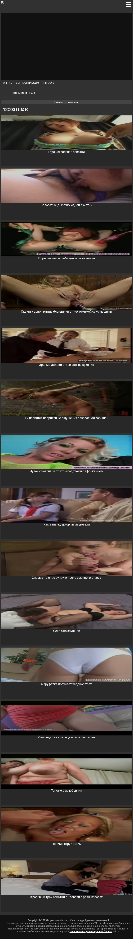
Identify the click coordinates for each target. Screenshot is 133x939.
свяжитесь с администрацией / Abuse (91, 931)
